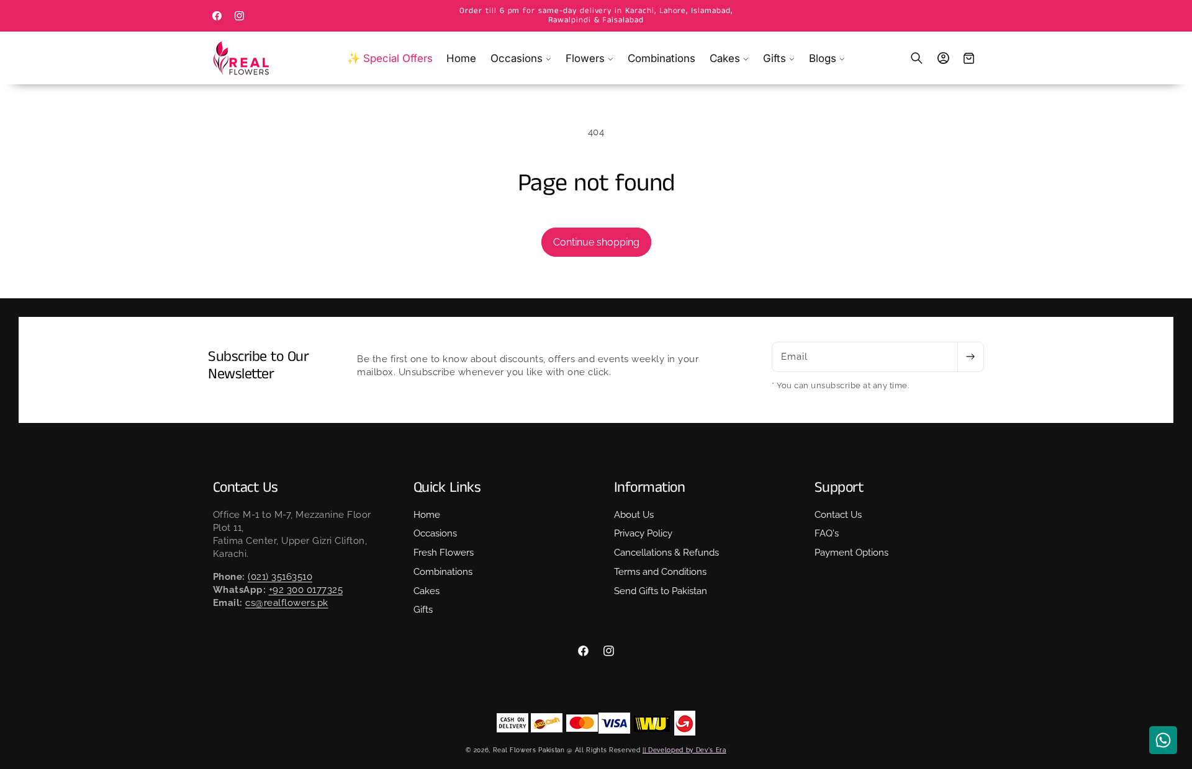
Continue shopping (596, 242)
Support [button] (839, 488)
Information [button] (649, 488)
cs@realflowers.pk (286, 603)
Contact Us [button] (245, 488)
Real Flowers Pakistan (529, 749)
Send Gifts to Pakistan (660, 591)
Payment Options (851, 552)
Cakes (426, 591)
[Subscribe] (970, 357)
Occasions (435, 534)
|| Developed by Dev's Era (684, 749)
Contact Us (838, 514)
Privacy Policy (643, 534)
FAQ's (827, 534)
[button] (521, 58)
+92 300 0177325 (306, 589)
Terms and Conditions (660, 571)
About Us (634, 514)
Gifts (423, 610)
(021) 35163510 (280, 576)
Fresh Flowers (443, 552)
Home (426, 514)
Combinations (442, 571)
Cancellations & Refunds (666, 552)
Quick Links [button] (447, 488)
